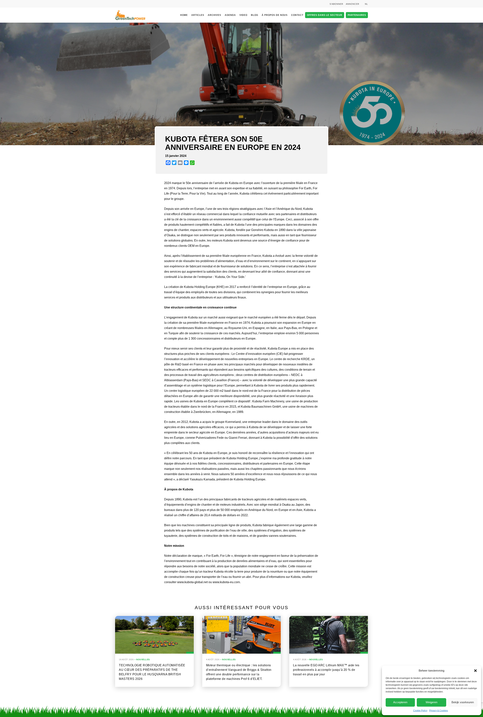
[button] (475, 671)
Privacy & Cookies (438, 710)
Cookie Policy (420, 710)
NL (366, 4)
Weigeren (431, 702)
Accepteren (400, 702)
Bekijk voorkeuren (462, 702)
